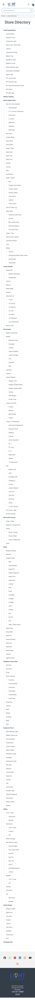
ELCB (7, 672)
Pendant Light (10, 790)
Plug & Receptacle (11, 794)
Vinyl (7, 244)
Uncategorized (8, 942)
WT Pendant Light (11, 82)
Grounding (9, 702)
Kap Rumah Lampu (11, 842)
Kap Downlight (13, 846)
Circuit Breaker (10, 739)
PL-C (10, 443)
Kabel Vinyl (12, 580)
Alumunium (12, 816)
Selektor (11, 200)
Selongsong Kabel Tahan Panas (18, 255)
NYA (10, 587)
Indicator (8, 768)
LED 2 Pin (11, 491)
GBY (10, 562)
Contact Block (10, 137)
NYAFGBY (11, 595)
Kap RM (11, 853)
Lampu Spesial (8, 266)
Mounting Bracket (14, 226)
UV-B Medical (13, 318)
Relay (7, 720)
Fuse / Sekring (10, 676)
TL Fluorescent (13, 462)
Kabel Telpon (10, 650)
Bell (10, 181)
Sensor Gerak (13, 536)
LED (10, 358)
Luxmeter (11, 119)
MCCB (8, 713)
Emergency (12, 480)
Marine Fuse (9, 56)
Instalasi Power (10, 558)
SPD (7, 724)
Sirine (7, 543)
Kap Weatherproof (14, 868)
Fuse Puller (12, 698)
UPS (7, 938)
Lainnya (8, 48)
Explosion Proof (10, 37)
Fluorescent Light (11, 41)
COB (10, 473)
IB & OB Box (9, 144)
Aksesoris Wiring (11, 550)
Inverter (11, 218)
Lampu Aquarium (14, 440)
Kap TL (11, 864)
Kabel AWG (9, 632)
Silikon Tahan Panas (14, 624)
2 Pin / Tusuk (10, 813)
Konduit (8, 163)
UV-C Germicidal (13, 322)
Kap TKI (11, 857)
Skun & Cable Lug (11, 207)
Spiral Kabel (12, 259)
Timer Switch (12, 203)
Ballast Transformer (11, 333)
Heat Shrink (9, 141)
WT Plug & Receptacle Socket (15, 85)
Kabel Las (9, 643)
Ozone (11, 299)
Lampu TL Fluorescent (12, 421)
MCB (7, 709)
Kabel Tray (9, 159)
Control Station (10, 746)
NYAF (10, 591)
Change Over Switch (15, 185)
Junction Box (10, 772)
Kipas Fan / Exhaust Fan (13, 525)
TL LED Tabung (13, 506)
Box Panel (9, 133)
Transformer (9, 934)
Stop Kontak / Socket (12, 237)
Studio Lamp (12, 399)
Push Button (9, 174)
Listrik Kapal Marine (9, 30)
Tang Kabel (12, 262)
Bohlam (8, 336)
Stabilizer (9, 931)
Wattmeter (12, 130)
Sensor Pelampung (14, 539)
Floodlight (9, 757)
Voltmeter (11, 126)
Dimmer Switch (13, 192)
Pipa (7, 170)
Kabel (5, 547)
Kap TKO (11, 861)
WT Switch (9, 89)
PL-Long (11, 447)
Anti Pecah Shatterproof (16, 425)
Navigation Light (11, 59)
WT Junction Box (11, 78)
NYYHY (11, 617)
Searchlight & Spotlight (13, 71)
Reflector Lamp (10, 63)
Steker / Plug (10, 233)
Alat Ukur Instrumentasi (13, 104)
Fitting (5, 809)
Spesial (11, 458)
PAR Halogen (12, 395)
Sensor (8, 528)
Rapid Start (12, 454)
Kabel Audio (9, 628)
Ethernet (8, 554)
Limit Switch (12, 196)
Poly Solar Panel (13, 229)
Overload (8, 717)
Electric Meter (10, 750)
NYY (10, 613)
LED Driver (9, 927)
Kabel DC (9, 635)
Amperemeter (13, 108)
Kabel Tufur (12, 576)
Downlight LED (13, 477)
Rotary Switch (10, 802)
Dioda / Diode (10, 521)
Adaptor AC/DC (10, 909)
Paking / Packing (8, 96)
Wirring (8, 805)
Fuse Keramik (13, 694)
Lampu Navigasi (13, 355)
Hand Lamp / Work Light (13, 45)
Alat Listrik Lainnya (9, 517)
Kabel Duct (9, 152)
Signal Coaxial (10, 658)
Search (30, 10)
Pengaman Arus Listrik (10, 661)
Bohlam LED (12, 469)
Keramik (11, 820)
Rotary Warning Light (12, 67)
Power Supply (7, 905)
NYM (10, 606)
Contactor (9, 669)
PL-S (10, 451)
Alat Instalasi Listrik (9, 100)
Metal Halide (9, 288)
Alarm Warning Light (12, 731)
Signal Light (9, 74)
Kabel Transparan (14, 573)
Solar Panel (9, 211)
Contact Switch (13, 189)
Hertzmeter (12, 115)
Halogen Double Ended (15, 384)
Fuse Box (11, 680)
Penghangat (12, 277)
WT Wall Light (10, 93)
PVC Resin (9, 890)
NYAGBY (11, 599)
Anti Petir (8, 665)
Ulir (9, 835)
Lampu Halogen (10, 377)
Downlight (12, 344)
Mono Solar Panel (14, 222)
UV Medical (12, 307)
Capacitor (9, 370)
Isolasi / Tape (10, 148)
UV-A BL (11, 311)
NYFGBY (11, 602)
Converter (9, 916)
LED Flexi (11, 495)
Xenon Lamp (10, 325)
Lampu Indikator (13, 351)
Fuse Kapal (12, 691)
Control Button (10, 34)
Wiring (8, 248)
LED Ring (11, 499)
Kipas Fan (9, 776)
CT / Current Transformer (16, 111)
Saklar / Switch (10, 178)
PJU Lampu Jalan (11, 510)
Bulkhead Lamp (13, 340)
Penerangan (7, 329)
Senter (11, 503)
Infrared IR (9, 270)
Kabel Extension (10, 639)
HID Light (9, 765)
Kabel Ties (9, 155)
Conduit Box (9, 742)
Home (3, 16)
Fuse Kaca (12, 687)
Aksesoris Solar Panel (15, 215)
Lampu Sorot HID (11, 403)
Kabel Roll (9, 646)
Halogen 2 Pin (13, 381)
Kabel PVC (12, 569)
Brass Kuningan (10, 838)
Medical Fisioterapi (14, 274)
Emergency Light (11, 753)
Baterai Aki (9, 912)
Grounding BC (13, 565)
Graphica (11, 432)
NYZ (10, 621)
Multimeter (12, 122)
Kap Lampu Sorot (14, 849)
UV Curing (12, 303)
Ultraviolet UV (10, 296)
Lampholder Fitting (11, 52)
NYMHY (11, 610)
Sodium (8, 292)
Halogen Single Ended (15, 388)
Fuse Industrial (13, 683)
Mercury (8, 285)
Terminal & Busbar (11, 240)
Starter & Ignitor (10, 514)
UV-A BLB (11, 314)
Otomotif (11, 362)
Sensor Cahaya (13, 532)
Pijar (10, 366)
